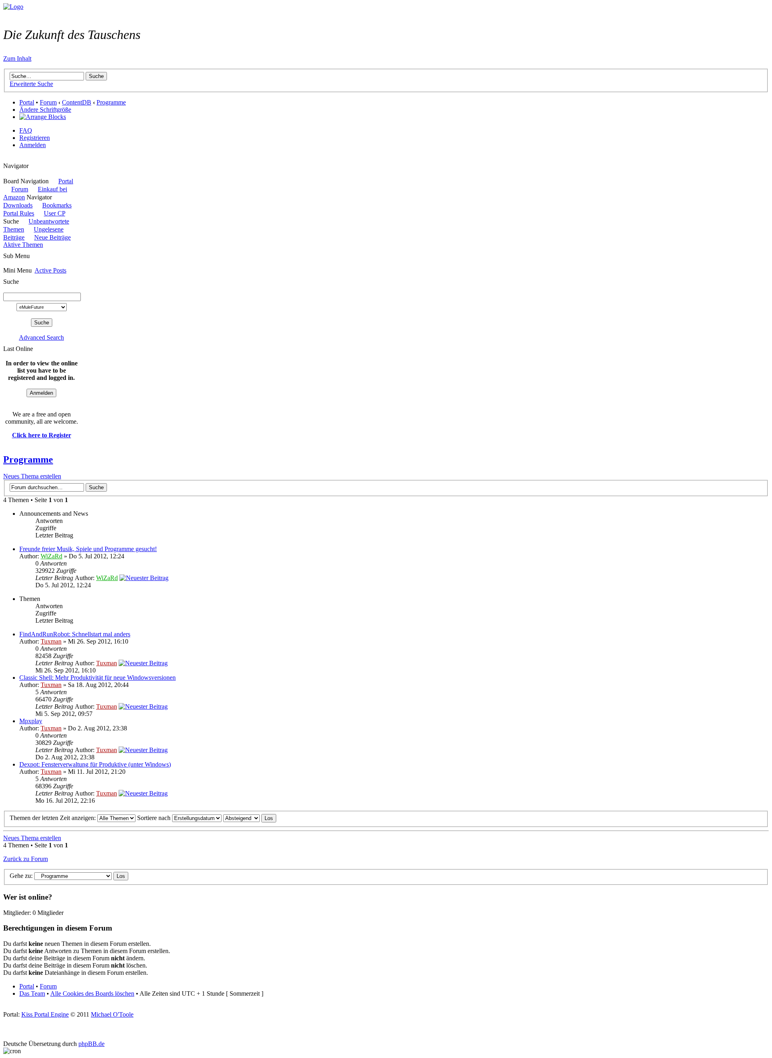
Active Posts (50, 270)
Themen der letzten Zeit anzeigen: (53, 817)
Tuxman (51, 641)
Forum (48, 102)
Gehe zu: (21, 875)
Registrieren (34, 137)
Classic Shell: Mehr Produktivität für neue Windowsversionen (97, 677)
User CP (54, 213)
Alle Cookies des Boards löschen (92, 993)
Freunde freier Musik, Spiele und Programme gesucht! (88, 548)
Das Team (32, 993)
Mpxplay (30, 721)
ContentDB (76, 102)
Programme (111, 102)
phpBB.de (91, 1043)
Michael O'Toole (112, 1014)
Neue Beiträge (52, 237)
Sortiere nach (154, 817)
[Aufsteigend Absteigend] (249, 817)
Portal (26, 102)
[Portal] (13, 6)
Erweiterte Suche (31, 83)
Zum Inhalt (17, 58)
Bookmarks (57, 205)
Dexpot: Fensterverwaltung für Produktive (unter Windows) (95, 764)
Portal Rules (18, 213)
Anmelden (32, 144)
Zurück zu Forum (25, 858)
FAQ (25, 130)
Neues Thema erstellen (32, 476)
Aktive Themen (23, 244)
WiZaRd (51, 556)
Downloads (18, 205)
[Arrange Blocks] (42, 117)
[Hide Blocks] (5, 158)
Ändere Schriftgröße (45, 109)
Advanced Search (41, 337)
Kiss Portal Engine (45, 1014)
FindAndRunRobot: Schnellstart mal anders (74, 634)
